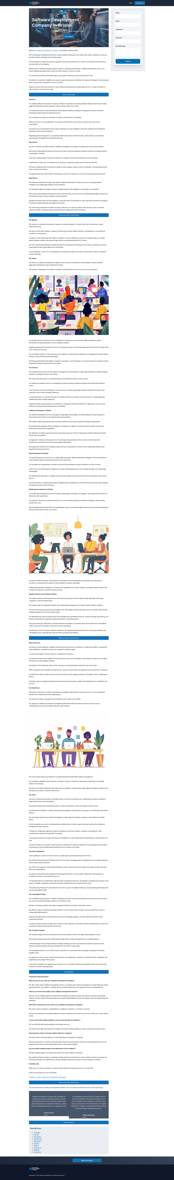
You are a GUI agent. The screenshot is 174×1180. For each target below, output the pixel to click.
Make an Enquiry (87, 1160)
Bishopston (62, 1077)
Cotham (38, 1077)
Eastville (36, 1143)
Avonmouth (37, 1152)
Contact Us (139, 3)
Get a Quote (69, 36)
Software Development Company (47, 50)
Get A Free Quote (69, 1122)
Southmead (37, 1148)
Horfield (36, 1145)
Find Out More (68, 972)
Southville (32, 1077)
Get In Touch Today (69, 94)
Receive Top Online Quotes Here (69, 638)
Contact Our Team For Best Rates (69, 215)
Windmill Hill (54, 1077)
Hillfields (36, 1150)
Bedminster (45, 1077)
